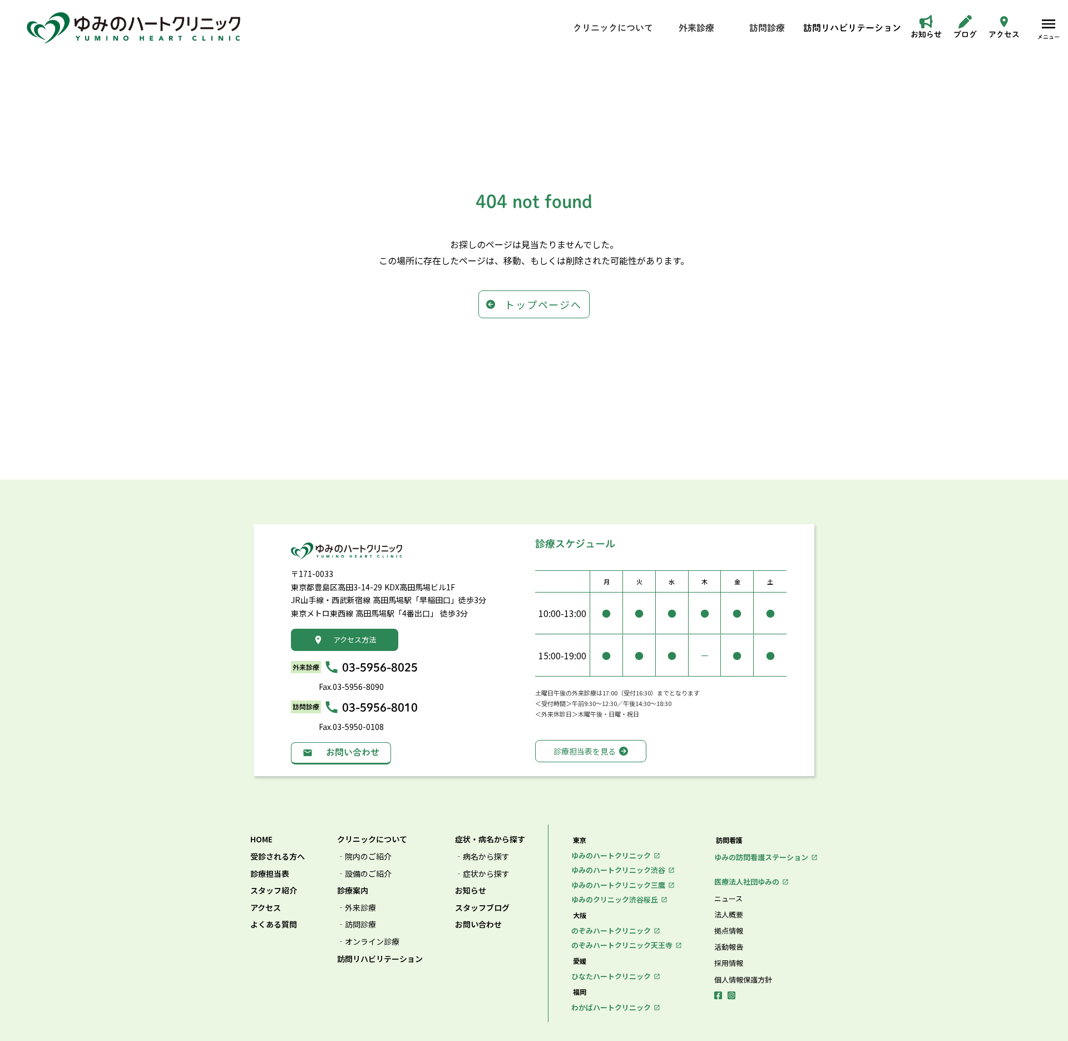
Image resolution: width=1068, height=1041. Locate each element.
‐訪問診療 (356, 924)
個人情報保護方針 (743, 980)
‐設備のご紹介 (364, 874)
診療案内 (352, 890)
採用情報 (728, 963)
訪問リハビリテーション (380, 959)
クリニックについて (372, 839)
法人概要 (728, 915)
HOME (261, 839)
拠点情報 (728, 931)
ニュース (728, 899)
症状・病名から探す (490, 839)
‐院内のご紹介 (364, 856)
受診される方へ (277, 856)
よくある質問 (273, 924)
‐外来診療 (356, 907)
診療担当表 (269, 874)
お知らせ (470, 890)
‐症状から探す (482, 874)
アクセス (265, 907)
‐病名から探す (482, 856)
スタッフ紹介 (273, 890)
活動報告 (728, 947)
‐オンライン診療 (368, 941)
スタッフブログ (482, 907)
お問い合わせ (478, 924)
